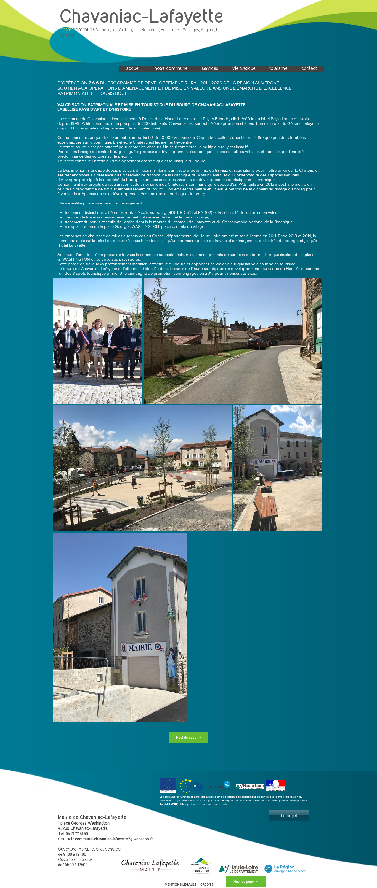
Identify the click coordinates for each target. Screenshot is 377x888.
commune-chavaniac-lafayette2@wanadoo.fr (114, 838)
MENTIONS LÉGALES (180, 884)
